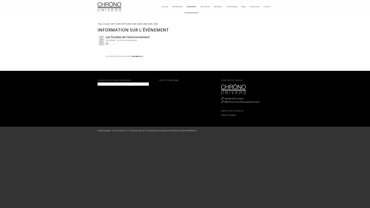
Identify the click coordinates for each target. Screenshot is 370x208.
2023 (140, 24)
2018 (118, 24)
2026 (156, 24)
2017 (113, 24)
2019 (124, 24)
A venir (107, 24)
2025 (150, 24)
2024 (145, 24)
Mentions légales (228, 115)
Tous (100, 24)
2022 (134, 24)
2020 (129, 24)
